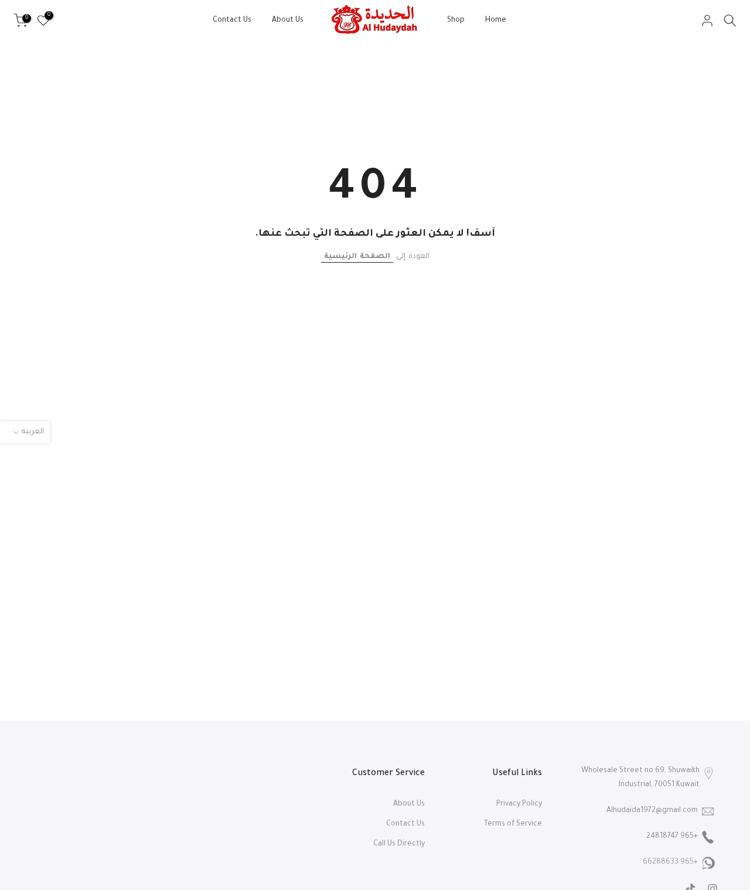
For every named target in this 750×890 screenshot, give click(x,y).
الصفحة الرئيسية (357, 257)
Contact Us (232, 20)
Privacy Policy (519, 804)
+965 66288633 (670, 862)
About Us (288, 20)
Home (495, 20)
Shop (456, 20)
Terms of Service (513, 824)
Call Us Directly (399, 844)
